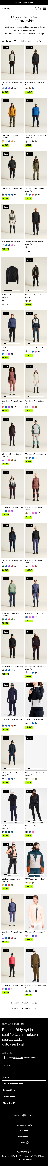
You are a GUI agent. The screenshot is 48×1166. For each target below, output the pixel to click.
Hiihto (25, 17)
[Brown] (29, 88)
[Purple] (9, 88)
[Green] (36, 141)
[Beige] (6, 141)
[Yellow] (3, 141)
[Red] (32, 194)
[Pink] (12, 245)
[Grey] (3, 88)
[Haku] (35, 8)
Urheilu (18, 17)
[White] (26, 407)
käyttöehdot (18, 1057)
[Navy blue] (12, 88)
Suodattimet (7, 41)
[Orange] (12, 141)
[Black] (26, 88)
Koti (12, 17)
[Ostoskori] (39, 8)
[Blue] (6, 88)
